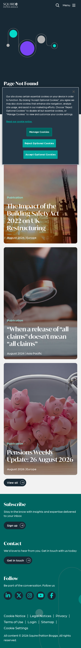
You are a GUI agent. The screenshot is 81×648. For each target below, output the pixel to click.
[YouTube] (41, 595)
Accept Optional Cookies (40, 154)
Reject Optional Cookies (39, 143)
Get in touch (15, 560)
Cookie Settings (16, 628)
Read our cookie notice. (19, 121)
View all (12, 482)
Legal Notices (40, 615)
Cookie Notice (14, 615)
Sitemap (47, 622)
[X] (19, 595)
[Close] (74, 91)
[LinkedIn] (8, 595)
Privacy (61, 615)
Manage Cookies (39, 131)
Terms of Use (13, 622)
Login (32, 622)
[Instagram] (30, 595)
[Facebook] (51, 595)
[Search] (57, 5)
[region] (40, 126)
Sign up (12, 525)
